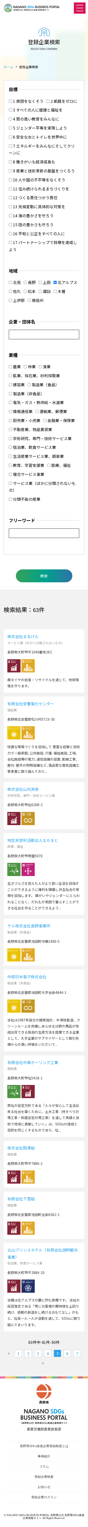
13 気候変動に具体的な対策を (38, 206)
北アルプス (67, 282)
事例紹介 (44, 1456)
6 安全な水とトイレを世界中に (39, 137)
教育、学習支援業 (28, 465)
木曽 (61, 291)
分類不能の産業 (26, 499)
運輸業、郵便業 (53, 411)
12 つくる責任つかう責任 (34, 197)
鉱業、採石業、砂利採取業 (36, 375)
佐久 (16, 291)
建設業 (18, 384)
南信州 (37, 300)
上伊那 (18, 300)
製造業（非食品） (28, 393)
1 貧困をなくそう (28, 101)
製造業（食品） (45, 384)
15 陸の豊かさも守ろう (33, 224)
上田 (46, 282)
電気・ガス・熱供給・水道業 (38, 402)
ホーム (8, 67)
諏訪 (46, 291)
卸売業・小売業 (26, 420)
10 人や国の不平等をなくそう (38, 180)
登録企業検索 (44, 1477)
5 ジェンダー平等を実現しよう (39, 128)
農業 (16, 366)
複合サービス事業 (28, 474)
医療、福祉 (60, 465)
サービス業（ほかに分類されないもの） (42, 486)
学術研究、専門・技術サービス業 (42, 438)
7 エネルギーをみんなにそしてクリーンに (42, 149)
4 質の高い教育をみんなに (35, 119)
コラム (44, 1466)
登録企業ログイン (44, 1497)
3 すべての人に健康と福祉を (37, 110)
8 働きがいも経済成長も (33, 162)
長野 (31, 282)
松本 (31, 291)
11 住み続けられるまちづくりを (40, 189)
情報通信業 (22, 411)
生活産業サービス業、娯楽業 (38, 456)
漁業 (46, 366)
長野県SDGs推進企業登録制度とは (44, 1446)
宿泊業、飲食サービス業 (34, 447)
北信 (16, 282)
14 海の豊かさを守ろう (33, 215)
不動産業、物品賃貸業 (32, 429)
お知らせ (44, 1487)
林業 (31, 366)
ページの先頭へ (79, 1518)
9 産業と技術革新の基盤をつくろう (43, 171)
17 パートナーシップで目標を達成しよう (43, 245)
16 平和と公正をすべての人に (38, 233)
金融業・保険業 (60, 420)
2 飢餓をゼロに (63, 101)
